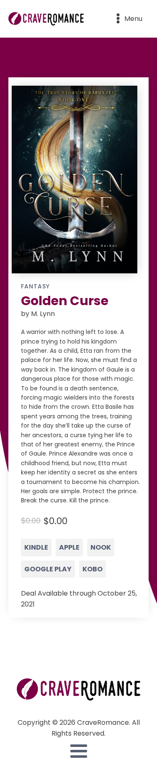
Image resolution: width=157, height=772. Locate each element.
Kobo (92, 569)
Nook (100, 547)
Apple (69, 547)
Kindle (36, 547)
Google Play (48, 569)
